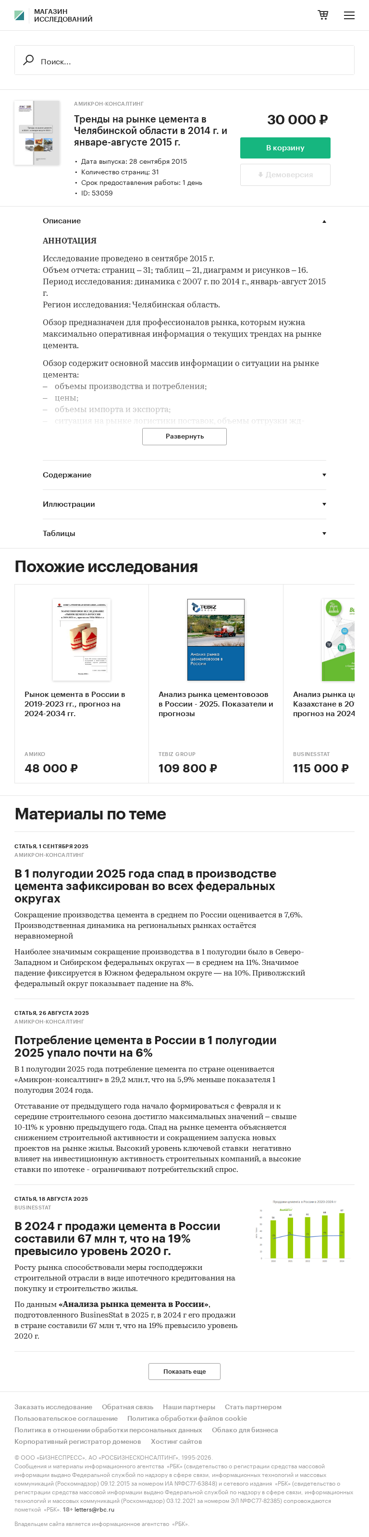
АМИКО (35, 754)
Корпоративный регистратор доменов (77, 1442)
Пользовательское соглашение (66, 1418)
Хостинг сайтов (176, 1442)
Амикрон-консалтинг (109, 104)
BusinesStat (32, 1207)
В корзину (285, 148)
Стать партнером (253, 1407)
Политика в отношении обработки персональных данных (108, 1430)
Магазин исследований (63, 16)
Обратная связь (127, 1407)
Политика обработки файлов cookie (187, 1418)
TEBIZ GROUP (177, 754)
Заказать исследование (53, 1407)
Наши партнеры (189, 1407)
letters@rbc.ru (94, 1508)
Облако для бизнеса (245, 1430)
